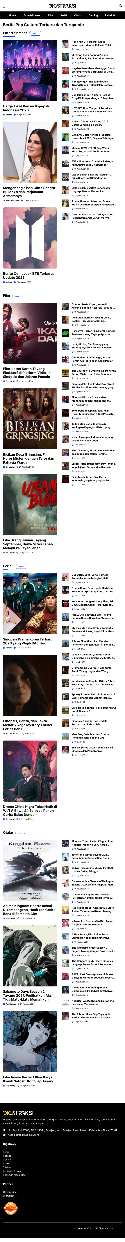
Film (50, 15)
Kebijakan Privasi (12, 1171)
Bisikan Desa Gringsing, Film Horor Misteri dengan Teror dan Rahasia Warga (28, 458)
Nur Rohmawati (12, 200)
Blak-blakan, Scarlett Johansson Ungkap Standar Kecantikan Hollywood (91, 191)
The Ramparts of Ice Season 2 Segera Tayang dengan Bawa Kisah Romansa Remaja (93, 951)
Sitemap (7, 1167)
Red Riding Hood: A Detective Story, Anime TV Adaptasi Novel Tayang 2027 (93, 911)
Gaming (93, 15)
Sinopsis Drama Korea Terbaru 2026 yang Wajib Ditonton (28, 641)
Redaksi (7, 1155)
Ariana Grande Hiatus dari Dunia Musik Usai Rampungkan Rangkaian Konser (93, 204)
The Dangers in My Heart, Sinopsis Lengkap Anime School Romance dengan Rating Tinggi (92, 964)
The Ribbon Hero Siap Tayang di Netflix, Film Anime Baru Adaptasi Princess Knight (91, 1017)
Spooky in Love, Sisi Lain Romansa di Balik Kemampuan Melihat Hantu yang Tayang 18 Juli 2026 (93, 698)
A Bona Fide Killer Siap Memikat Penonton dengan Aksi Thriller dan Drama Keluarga (92, 644)
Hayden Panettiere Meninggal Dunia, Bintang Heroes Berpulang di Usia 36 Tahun (94, 72)
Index (6, 1163)
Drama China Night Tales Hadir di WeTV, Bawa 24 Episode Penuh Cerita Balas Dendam (30, 811)
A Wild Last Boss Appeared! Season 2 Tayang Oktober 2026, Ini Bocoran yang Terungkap (93, 977)
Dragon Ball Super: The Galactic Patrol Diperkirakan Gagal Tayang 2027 (91, 898)
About (6, 1152)
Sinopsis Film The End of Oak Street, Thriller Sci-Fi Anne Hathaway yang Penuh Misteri (93, 387)
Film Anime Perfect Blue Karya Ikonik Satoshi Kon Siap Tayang (28, 1079)
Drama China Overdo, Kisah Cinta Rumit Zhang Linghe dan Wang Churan (91, 671)
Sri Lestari (10, 381)
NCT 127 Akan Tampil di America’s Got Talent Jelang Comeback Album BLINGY (93, 111)
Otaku (77, 15)
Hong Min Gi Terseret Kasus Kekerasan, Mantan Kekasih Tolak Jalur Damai (91, 45)
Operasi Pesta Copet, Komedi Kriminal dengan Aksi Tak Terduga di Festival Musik (93, 308)
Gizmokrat (8, 1195)
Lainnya (35, 33)
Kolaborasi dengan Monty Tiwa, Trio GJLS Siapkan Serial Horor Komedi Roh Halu (93, 605)
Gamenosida (9, 1192)
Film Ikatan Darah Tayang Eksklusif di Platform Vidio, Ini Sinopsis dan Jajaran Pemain (27, 373)
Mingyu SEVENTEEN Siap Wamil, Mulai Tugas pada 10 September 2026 (91, 151)
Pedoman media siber (15, 1174)
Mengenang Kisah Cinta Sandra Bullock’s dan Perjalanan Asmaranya (29, 192)
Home (12, 15)
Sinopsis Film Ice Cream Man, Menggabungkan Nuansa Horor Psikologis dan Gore (90, 401)
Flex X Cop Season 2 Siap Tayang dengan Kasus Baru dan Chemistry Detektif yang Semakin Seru (92, 618)
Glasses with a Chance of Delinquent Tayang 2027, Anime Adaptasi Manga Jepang (94, 884)
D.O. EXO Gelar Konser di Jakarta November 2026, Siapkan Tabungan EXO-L (93, 138)
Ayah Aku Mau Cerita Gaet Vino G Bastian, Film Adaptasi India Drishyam (91, 321)
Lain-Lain (110, 15)
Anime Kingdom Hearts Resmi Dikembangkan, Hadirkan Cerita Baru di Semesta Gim (29, 910)
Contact (7, 1159)
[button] (120, 6)
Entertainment (32, 15)
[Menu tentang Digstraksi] (5, 6)
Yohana (9, 114)
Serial (63, 15)
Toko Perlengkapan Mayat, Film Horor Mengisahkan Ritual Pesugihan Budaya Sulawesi (94, 414)
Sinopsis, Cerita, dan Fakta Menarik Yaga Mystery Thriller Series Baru (27, 725)
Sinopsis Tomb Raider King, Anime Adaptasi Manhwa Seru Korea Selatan (92, 845)
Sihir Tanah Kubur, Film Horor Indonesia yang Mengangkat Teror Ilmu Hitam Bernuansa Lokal (92, 480)
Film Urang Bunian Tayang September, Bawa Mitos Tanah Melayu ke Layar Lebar (28, 544)
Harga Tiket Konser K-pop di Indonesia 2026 (26, 108)
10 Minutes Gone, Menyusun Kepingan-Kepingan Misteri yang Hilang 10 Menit (91, 427)
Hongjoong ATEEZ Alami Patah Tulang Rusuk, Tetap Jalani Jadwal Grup (92, 85)
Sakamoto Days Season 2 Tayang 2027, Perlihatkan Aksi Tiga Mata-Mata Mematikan (28, 995)
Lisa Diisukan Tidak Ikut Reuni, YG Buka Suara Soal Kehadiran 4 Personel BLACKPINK (92, 178)
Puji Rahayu (11, 918)
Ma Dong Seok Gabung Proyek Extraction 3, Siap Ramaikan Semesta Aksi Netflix (94, 58)
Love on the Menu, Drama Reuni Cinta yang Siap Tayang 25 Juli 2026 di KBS (93, 658)
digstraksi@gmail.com (26, 1134)
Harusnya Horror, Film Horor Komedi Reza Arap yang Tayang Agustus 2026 (93, 334)
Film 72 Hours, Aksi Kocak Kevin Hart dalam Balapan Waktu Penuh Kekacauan (93, 454)
